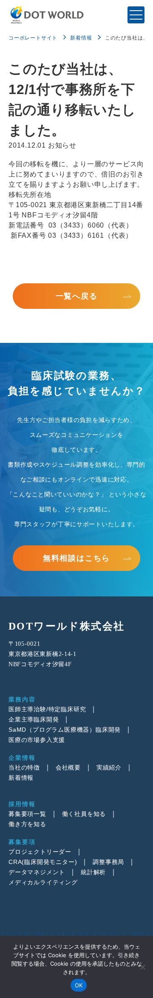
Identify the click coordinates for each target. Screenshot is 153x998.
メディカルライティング (43, 882)
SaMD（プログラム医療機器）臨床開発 (64, 729)
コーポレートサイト (32, 38)
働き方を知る (27, 824)
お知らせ (62, 145)
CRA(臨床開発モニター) (42, 861)
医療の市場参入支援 (36, 739)
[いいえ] (142, 967)
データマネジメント (36, 872)
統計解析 (93, 872)
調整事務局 (108, 861)
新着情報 (81, 38)
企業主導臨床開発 (33, 719)
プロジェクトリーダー (39, 851)
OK (79, 985)
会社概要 (68, 767)
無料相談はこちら (76, 558)
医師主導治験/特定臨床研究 (47, 709)
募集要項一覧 (27, 813)
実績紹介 (109, 767)
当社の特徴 (24, 767)
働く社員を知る (84, 813)
